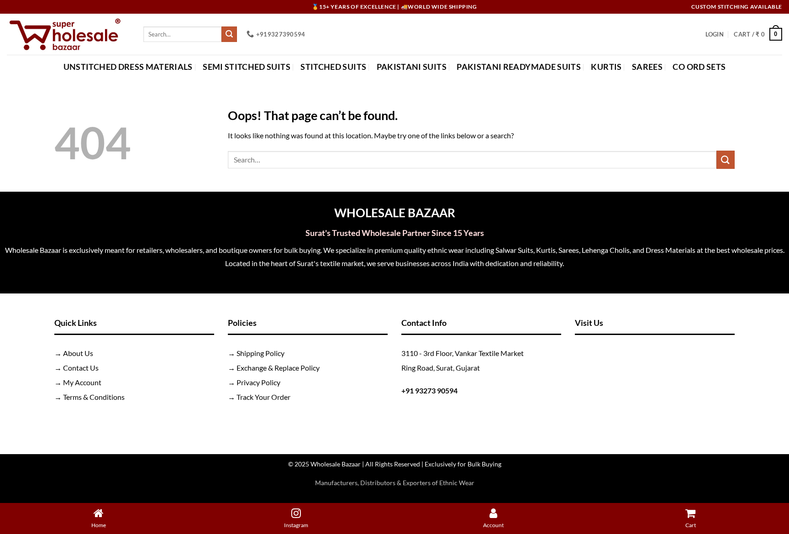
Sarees (647, 67)
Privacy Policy (258, 382)
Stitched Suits (333, 67)
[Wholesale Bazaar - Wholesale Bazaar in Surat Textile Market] (68, 34)
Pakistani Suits (412, 67)
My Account (82, 382)
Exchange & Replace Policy (278, 367)
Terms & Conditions (94, 397)
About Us (78, 353)
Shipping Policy (260, 353)
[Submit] (229, 34)
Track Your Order (263, 397)
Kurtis (606, 67)
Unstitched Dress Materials (128, 67)
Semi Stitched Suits (246, 67)
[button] (714, 34)
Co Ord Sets (699, 67)
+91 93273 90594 (429, 390)
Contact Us (81, 367)
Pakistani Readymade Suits (519, 67)
